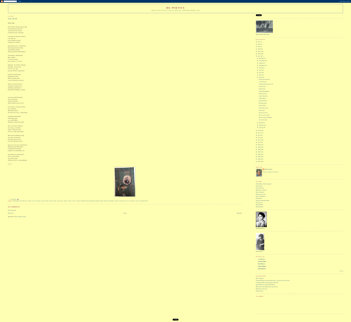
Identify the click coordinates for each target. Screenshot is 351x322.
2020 (259, 49)
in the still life (12, 18)
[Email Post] (17, 199)
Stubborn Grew (259, 291)
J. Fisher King (262, 98)
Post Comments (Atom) (20, 216)
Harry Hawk (53, 200)
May (260, 75)
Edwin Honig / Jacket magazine (263, 184)
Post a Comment (12, 210)
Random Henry (259, 206)
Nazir (116, 200)
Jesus (65, 200)
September (262, 65)
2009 (259, 147)
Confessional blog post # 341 (266, 84)
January (261, 127)
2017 (259, 56)
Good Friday (45, 200)
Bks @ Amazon (260, 278)
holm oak (60, 200)
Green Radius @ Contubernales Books (265, 284)
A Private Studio (262, 261)
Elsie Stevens (36, 200)
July (260, 70)
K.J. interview (259, 202)
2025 (259, 42)
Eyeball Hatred (262, 268)
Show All (341, 271)
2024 (259, 44)
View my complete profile (271, 172)
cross (29, 200)
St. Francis (131, 200)
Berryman (16, 200)
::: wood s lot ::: (262, 259)
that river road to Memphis (265, 117)
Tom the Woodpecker (264, 91)
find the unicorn (263, 93)
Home (125, 213)
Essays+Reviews (260, 188)
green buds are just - (264, 108)
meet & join (262, 110)
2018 (259, 54)
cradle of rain (262, 89)
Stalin (137, 200)
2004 (259, 159)
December (261, 58)
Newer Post (10, 213)
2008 (259, 149)
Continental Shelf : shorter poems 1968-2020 (267, 282)
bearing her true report (264, 79)
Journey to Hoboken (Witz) (262, 200)
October (261, 63)
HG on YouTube (260, 192)
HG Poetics (175, 7)
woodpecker (144, 200)
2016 (259, 130)
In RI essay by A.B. (260, 194)
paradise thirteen (263, 101)
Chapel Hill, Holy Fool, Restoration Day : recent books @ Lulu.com (272, 280)
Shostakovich (123, 200)
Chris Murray (261, 264)
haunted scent (262, 86)
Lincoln (78, 200)
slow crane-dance (263, 120)
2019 (259, 51)
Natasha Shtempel (109, 200)
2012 (259, 140)
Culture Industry (262, 266)
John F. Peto (71, 200)
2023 (259, 46)
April (260, 77)
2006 (259, 154)
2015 (259, 133)
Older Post (239, 213)
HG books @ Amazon (261, 190)
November (262, 60)
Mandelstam (85, 200)
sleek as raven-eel (263, 112)
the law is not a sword (264, 115)
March (261, 123)
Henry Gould (268, 169)
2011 (259, 142)
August (261, 68)
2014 (259, 135)
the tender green (263, 103)
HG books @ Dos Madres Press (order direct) (267, 286)
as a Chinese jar (262, 81)
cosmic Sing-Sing (263, 96)
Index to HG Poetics (261, 196)
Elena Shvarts (259, 186)
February (261, 125)
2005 (259, 156)
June (260, 72)
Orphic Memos (259, 204)
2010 (259, 145)
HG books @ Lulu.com (261, 289)
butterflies (23, 200)
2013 (259, 137)
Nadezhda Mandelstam (96, 200)
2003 (259, 161)
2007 (259, 152)
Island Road (259, 198)
